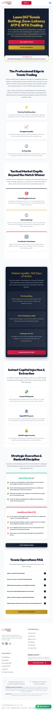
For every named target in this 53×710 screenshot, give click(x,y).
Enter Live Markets (26, 47)
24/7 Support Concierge (7, 672)
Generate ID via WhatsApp (26, 611)
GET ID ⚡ (26, 2)
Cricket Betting (31, 645)
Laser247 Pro (5, 669)
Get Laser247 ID (31, 633)
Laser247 (19, 83)
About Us (4, 707)
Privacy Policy (24, 707)
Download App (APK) (6, 663)
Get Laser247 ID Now (26, 42)
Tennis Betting (5, 660)
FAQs (8, 707)
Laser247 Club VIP (6, 666)
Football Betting (5, 657)
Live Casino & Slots (32, 648)
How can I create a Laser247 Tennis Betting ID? (19, 579)
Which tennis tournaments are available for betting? (21, 585)
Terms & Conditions (32, 707)
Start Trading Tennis (26, 545)
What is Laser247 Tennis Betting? (16, 573)
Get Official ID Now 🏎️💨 (39, 662)
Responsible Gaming (15, 707)
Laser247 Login (31, 636)
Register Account (32, 639)
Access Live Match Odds (26, 352)
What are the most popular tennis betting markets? (20, 597)
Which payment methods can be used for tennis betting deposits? (24, 603)
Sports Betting (31, 642)
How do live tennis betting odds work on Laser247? (20, 591)
